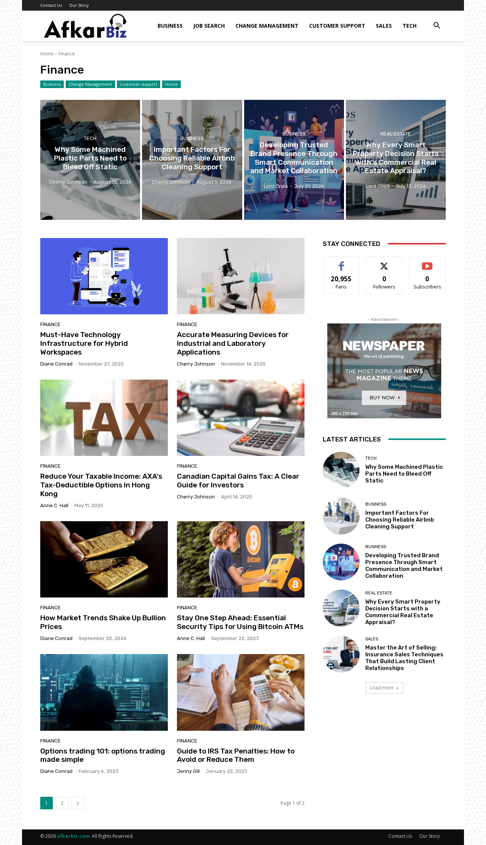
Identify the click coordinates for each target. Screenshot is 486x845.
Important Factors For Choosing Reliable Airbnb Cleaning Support (399, 519)
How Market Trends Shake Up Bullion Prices (103, 622)
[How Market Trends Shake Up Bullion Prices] (104, 559)
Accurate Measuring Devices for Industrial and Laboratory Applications (233, 343)
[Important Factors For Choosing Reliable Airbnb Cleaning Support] (192, 160)
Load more (382, 687)
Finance (50, 324)
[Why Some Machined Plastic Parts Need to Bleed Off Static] (90, 160)
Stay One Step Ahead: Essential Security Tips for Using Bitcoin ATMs (240, 622)
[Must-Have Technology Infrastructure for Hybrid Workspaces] (104, 276)
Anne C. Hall (54, 505)
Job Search (209, 25)
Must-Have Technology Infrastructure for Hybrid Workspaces (84, 343)
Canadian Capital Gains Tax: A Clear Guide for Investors (238, 480)
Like (341, 262)
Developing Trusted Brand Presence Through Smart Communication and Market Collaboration (404, 565)
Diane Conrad (56, 364)
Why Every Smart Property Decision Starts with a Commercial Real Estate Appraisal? (402, 612)
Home (47, 53)
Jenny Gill (188, 771)
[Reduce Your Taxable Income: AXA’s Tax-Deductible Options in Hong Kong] (104, 418)
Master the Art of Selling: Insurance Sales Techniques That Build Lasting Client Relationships (404, 658)
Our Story (79, 5)
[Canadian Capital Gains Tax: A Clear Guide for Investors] (241, 418)
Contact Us (51, 5)
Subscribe (427, 262)
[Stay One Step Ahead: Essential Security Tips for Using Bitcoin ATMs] (241, 559)
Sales (384, 25)
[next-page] (77, 803)
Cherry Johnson (196, 364)
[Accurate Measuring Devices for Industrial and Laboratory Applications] (241, 276)
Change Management (266, 25)
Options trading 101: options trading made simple (102, 755)
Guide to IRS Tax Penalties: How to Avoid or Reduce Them (236, 755)
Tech (409, 25)
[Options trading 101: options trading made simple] (104, 692)
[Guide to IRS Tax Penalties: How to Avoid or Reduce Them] (241, 692)
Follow (384, 262)
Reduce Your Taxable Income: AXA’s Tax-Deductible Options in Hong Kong (101, 485)
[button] (437, 26)
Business (170, 25)
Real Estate (395, 133)
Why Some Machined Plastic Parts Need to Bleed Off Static (404, 473)
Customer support (337, 25)
